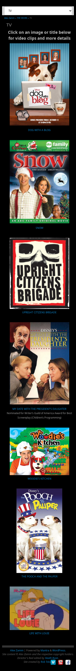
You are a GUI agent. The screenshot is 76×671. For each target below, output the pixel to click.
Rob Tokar (46, 662)
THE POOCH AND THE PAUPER (39, 576)
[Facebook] (68, 662)
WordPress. (59, 650)
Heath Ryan (51, 658)
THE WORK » (23, 18)
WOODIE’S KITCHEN (39, 478)
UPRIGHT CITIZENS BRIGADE (39, 312)
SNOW (39, 228)
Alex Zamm (16, 650)
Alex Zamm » (10, 18)
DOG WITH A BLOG (39, 130)
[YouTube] (60, 662)
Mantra (45, 650)
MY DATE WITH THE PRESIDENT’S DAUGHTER (39, 409)
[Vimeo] (53, 662)
